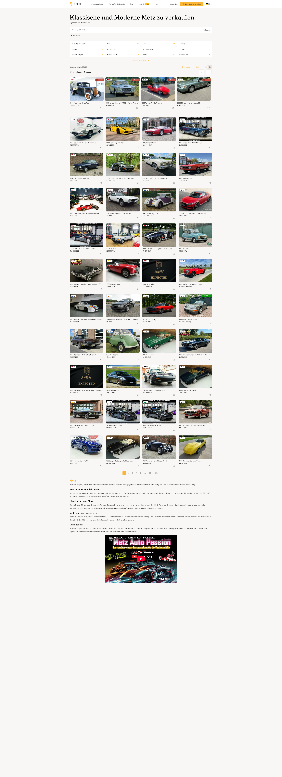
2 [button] (128, 473)
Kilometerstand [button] (112, 54)
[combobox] (141, 30)
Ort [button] (108, 44)
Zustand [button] (74, 49)
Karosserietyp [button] (112, 49)
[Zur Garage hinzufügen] (101, 107)
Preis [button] (145, 44)
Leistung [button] (182, 44)
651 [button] (150, 473)
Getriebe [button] (182, 49)
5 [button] (140, 473)
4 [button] (136, 473)
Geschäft (143, 4)
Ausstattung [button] (183, 54)
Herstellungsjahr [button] (77, 54)
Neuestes (187, 67)
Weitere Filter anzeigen (140, 60)
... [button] (145, 473)
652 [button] (156, 473)
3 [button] (132, 473)
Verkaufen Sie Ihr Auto (117, 4)
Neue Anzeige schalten (192, 4)
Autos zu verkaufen (97, 4)
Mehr (156, 4)
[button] (161, 473)
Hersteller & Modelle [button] (78, 44)
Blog (131, 4)
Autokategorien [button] (148, 49)
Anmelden (173, 4)
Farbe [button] (145, 54)
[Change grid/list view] (206, 67)
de (209, 4)
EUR (197, 67)
